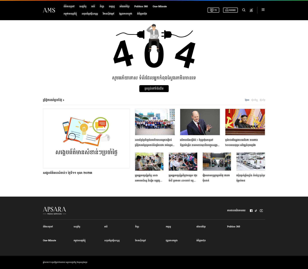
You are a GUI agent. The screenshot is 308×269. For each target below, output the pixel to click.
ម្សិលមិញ (254, 100)
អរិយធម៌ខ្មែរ (124, 6)
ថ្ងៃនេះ (247, 100)
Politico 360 (141, 6)
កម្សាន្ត (112, 6)
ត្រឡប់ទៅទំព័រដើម (154, 88)
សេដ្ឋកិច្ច (83, 6)
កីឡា (102, 6)
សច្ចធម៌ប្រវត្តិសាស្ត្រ (90, 14)
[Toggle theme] (251, 10)
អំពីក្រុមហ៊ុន (142, 14)
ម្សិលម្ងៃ (262, 100)
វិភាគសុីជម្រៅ (108, 14)
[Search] (244, 10)
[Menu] (263, 10)
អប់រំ (93, 6)
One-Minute (160, 6)
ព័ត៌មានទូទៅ (69, 6)
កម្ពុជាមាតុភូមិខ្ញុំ (70, 14)
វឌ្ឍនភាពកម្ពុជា (125, 14)
